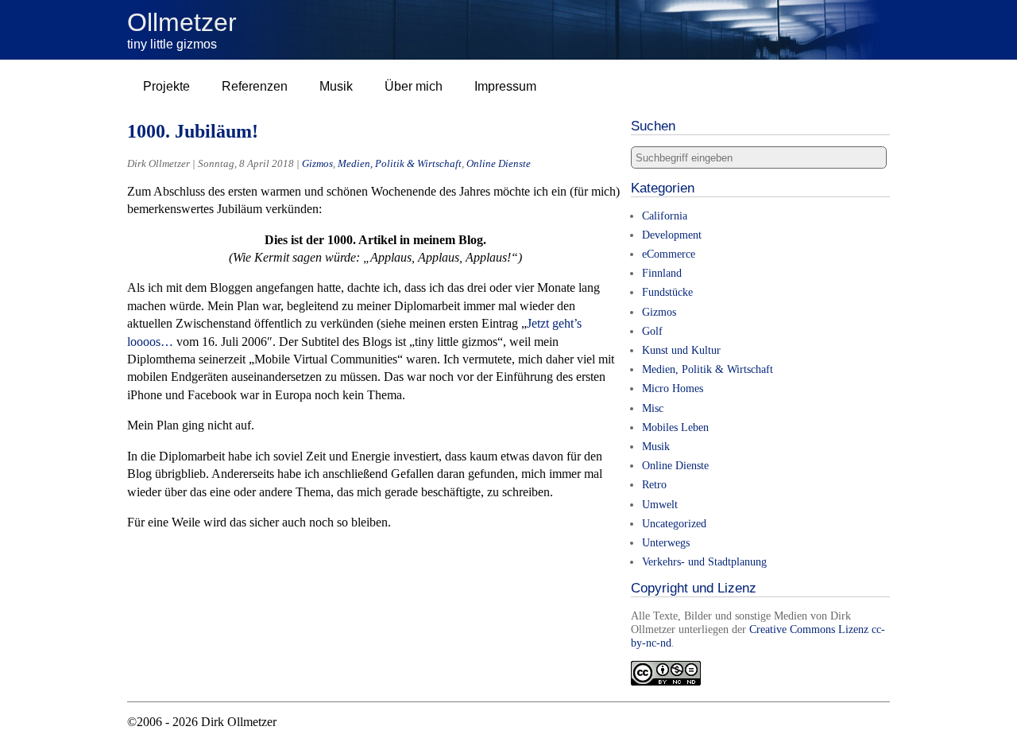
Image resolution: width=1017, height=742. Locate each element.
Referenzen (255, 86)
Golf (652, 330)
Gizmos (317, 163)
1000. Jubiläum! (192, 131)
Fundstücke (667, 292)
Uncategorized (674, 523)
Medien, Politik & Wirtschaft (400, 163)
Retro (654, 484)
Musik (336, 86)
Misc (652, 408)
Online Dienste (498, 163)
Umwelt (660, 504)
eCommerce (668, 253)
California (664, 215)
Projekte (166, 86)
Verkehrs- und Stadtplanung (704, 561)
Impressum (505, 86)
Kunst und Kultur (681, 350)
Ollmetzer (182, 22)
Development (672, 234)
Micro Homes (672, 388)
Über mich (414, 86)
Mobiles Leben (675, 427)
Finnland (662, 272)
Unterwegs (666, 542)
